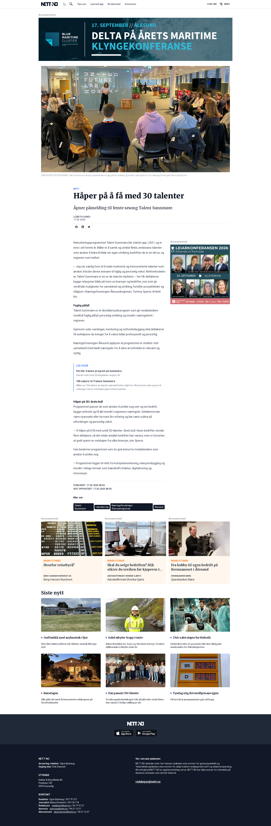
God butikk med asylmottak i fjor (66, 637)
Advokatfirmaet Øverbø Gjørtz (125, 579)
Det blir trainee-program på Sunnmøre (99, 371)
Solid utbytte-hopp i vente (125, 637)
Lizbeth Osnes (81, 217)
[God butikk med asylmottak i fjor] (71, 615)
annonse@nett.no (59, 808)
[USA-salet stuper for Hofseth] (200, 615)
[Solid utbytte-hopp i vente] (135, 615)
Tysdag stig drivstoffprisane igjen (195, 693)
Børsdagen (51, 693)
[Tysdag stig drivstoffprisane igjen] (200, 670)
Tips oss (81, 4)
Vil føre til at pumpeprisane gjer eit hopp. (192, 699)
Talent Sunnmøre (80, 507)
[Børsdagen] (71, 670)
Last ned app (96, 4)
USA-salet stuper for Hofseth (192, 637)
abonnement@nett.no (65, 812)
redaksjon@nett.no (61, 805)
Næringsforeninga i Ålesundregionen (122, 507)
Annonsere (130, 4)
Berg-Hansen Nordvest (58, 579)
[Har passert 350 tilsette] (135, 670)
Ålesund (159, 507)
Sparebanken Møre (182, 579)
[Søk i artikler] (71, 4)
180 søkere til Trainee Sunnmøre (95, 381)
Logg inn (212, 4)
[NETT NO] (52, 4)
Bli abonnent (114, 4)
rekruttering (102, 507)
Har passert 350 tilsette (123, 693)
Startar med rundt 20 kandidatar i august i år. (98, 375)
